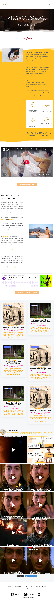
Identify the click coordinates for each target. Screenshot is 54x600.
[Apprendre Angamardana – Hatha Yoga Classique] (13, 314)
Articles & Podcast (41, 586)
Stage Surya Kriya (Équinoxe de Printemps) (40, 321)
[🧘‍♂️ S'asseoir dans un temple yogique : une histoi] (13, 505)
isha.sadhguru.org (15, 266)
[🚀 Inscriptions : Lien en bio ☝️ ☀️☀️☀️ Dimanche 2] (40, 449)
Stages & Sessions (28, 586)
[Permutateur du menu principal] (50, 4)
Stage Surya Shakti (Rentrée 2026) (13, 404)
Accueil (10, 586)
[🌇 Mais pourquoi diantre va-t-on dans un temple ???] (40, 477)
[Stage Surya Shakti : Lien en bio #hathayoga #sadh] (13, 449)
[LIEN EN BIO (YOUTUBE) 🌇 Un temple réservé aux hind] (13, 477)
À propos (27, 588)
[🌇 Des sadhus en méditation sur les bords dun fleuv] (40, 505)
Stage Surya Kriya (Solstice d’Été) (13, 362)
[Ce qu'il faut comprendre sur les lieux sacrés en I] (40, 532)
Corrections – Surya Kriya (13, 327)
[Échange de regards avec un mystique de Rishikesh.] (13, 560)
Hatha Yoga (18, 586)
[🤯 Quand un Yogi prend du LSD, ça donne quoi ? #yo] (40, 560)
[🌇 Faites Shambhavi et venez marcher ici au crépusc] (13, 532)
